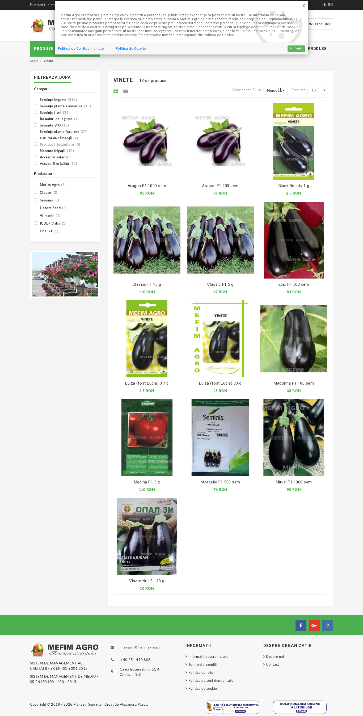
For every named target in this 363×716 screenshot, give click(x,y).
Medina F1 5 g (147, 482)
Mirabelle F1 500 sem (220, 482)
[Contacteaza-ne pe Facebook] (301, 625)
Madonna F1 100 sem (294, 383)
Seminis (49, 200)
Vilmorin (50, 215)
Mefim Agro (52, 184)
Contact (272, 664)
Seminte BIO (54, 125)
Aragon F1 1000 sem (147, 185)
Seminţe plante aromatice (65, 106)
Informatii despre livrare (208, 656)
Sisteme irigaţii (56, 150)
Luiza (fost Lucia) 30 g (220, 383)
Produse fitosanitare (59, 144)
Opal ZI (48, 231)
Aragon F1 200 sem (220, 185)
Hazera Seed (53, 207)
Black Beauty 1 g (293, 185)
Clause (48, 192)
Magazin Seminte (88, 704)
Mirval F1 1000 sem (294, 482)
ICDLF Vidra (52, 223)
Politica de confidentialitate (210, 680)
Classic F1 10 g (147, 284)
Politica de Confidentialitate (81, 48)
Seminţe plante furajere (63, 131)
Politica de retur (201, 672)
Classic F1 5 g (220, 284)
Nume (272, 90)
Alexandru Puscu (133, 704)
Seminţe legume (58, 99)
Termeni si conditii (203, 664)
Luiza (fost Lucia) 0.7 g (146, 383)
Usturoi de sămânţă (58, 138)
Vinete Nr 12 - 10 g (146, 581)
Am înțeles (296, 48)
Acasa (34, 60)
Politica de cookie (202, 688)
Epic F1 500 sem (293, 284)
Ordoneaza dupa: (247, 89)
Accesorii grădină (58, 163)
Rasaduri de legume (59, 118)
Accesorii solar (55, 157)
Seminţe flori (54, 112)
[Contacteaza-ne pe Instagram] (327, 625)
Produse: (299, 89)
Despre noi (275, 656)
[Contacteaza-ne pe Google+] (314, 625)
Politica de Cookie (131, 48)
